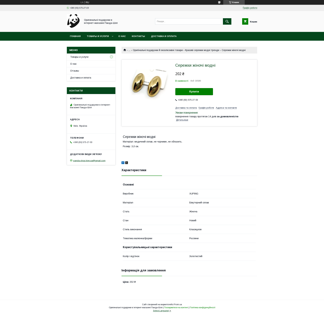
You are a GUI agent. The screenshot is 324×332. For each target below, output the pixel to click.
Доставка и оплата (164, 36)
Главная (75, 36)
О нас (122, 36)
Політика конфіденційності (202, 307)
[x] (126, 163)
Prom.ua (178, 304)
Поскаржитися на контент (176, 307)
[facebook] (123, 163)
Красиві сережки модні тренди (202, 50)
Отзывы (74, 70)
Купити (194, 91)
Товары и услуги (98, 36)
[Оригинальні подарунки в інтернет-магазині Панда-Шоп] (73, 27)
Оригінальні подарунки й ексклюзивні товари (158, 50)
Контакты (138, 36)
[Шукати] (227, 21)
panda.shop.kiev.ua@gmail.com (89, 160)
